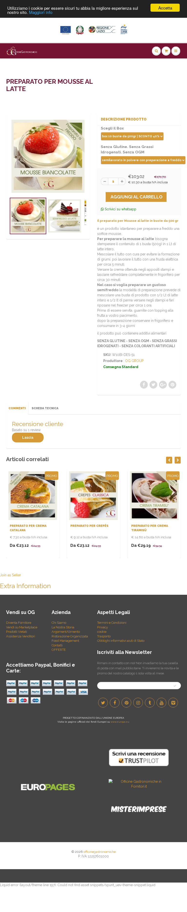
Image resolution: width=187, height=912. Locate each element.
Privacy (102, 627)
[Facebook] (115, 702)
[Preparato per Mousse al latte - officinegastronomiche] (48, 156)
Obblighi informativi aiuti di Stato (120, 640)
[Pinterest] (126, 702)
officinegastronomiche (100, 852)
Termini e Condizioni (111, 622)
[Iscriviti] (175, 686)
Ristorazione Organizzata (70, 636)
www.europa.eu (120, 721)
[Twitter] (103, 702)
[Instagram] (138, 702)
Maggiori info (40, 12)
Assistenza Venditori (20, 636)
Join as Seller (10, 575)
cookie (101, 631)
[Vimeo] (173, 702)
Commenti (17, 408)
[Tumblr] (150, 702)
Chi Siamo (59, 622)
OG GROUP (134, 361)
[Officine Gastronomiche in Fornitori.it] (139, 784)
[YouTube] (161, 702)
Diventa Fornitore (18, 622)
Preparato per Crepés (31, 526)
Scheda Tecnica (45, 408)
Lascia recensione (28, 439)
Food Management (65, 640)
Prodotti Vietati (16, 631)
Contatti (57, 645)
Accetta (165, 8)
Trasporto (104, 636)
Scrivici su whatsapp (120, 209)
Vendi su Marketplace (21, 627)
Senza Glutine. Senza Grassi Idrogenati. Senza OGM (127, 149)
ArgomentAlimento (66, 631)
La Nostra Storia (63, 627)
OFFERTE (59, 649)
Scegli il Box (112, 128)
